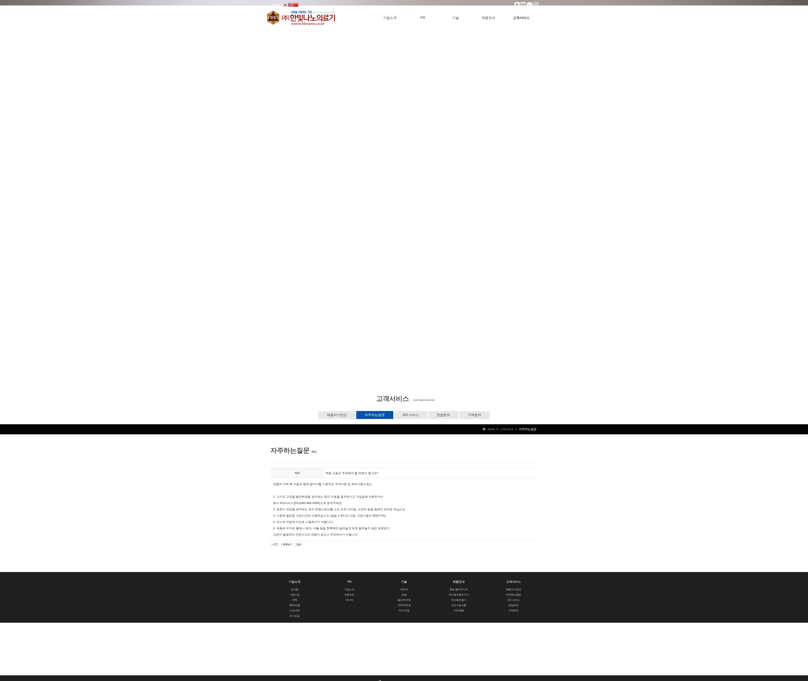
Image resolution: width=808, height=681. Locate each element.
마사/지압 (404, 610)
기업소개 (390, 18)
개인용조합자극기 (459, 594)
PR (422, 18)
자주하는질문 (375, 415)
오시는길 (295, 615)
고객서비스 (521, 18)
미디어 (349, 600)
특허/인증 (294, 605)
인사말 (294, 589)
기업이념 (295, 594)
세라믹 (404, 589)
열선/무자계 (404, 600)
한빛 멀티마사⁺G (458, 589)
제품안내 (488, 18)
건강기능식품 (458, 605)
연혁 (294, 600)
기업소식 (349, 589)
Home (276, 4)
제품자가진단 (337, 415)
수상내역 (295, 610)
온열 (404, 594)
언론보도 (349, 594)
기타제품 (459, 610)
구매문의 (474, 415)
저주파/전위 (404, 605)
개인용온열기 (458, 600)
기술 (455, 18)
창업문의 (443, 415)
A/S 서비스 (411, 415)
